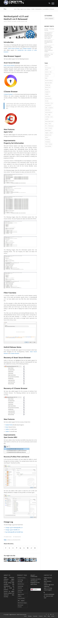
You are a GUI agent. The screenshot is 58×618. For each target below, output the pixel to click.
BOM (46, 78)
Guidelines (50, 107)
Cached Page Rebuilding (20, 580)
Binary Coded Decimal (48, 75)
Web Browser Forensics (20, 605)
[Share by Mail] (35, 548)
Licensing (47, 116)
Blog (5, 9)
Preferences (50, 125)
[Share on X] (9, 548)
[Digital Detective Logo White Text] (14, 3)
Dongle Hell (47, 91)
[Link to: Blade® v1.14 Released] (30, 560)
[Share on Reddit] (31, 548)
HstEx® (18, 21)
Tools (46, 144)
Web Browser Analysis (22, 602)
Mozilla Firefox (9, 425)
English (35, 589)
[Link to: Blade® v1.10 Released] (10, 560)
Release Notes (16, 540)
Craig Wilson (18, 536)
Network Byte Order (49, 121)
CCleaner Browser (27, 48)
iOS (46, 114)
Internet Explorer (48, 112)
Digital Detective (12, 614)
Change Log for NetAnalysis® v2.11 (14, 527)
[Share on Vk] (27, 548)
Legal (49, 114)
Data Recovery (21, 583)
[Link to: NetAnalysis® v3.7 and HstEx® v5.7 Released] (18, 560)
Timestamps (47, 141)
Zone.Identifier (48, 146)
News (46, 123)
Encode (46, 100)
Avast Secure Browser (13, 48)
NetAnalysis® (24, 21)
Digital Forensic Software (10, 21)
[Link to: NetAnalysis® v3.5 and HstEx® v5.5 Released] (6, 560)
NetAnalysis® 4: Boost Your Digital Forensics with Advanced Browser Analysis (48, 49)
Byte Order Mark (48, 82)
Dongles (46, 94)
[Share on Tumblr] (24, 548)
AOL (51, 71)
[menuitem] (48, 3)
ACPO (46, 65)
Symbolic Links (48, 135)
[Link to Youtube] (51, 614)
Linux (51, 116)
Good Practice (48, 105)
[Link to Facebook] (46, 614)
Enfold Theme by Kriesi (21, 614)
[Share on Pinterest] (16, 548)
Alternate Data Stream (48, 68)
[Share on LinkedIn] (20, 548)
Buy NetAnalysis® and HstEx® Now (14, 532)
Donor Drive (47, 96)
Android (46, 71)
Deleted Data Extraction (20, 587)
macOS (46, 119)
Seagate (46, 132)
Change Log (10, 540)
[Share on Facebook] (5, 548)
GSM (46, 107)
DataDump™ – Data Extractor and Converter (48, 55)
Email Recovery (48, 98)
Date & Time (47, 87)
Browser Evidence (48, 80)
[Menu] (52, 3)
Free (52, 103)
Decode (46, 89)
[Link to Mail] (53, 614)
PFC (46, 125)
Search (51, 132)
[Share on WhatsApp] (13, 548)
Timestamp (47, 139)
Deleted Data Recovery (20, 591)
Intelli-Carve (47, 110)
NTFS (50, 123)
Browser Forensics (21, 577)
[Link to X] (48, 614)
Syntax (46, 137)
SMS (18, 600)
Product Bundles (21, 598)
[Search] (48, 3)
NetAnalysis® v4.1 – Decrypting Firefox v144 (48, 42)
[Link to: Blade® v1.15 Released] (14, 560)
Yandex (7, 429)
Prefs (46, 128)
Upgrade (22, 600)
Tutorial (50, 144)
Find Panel (47, 103)
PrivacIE (50, 128)
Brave (6, 427)
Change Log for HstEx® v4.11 (12, 529)
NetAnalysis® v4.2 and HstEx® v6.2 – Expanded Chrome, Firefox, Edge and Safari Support (48, 35)
